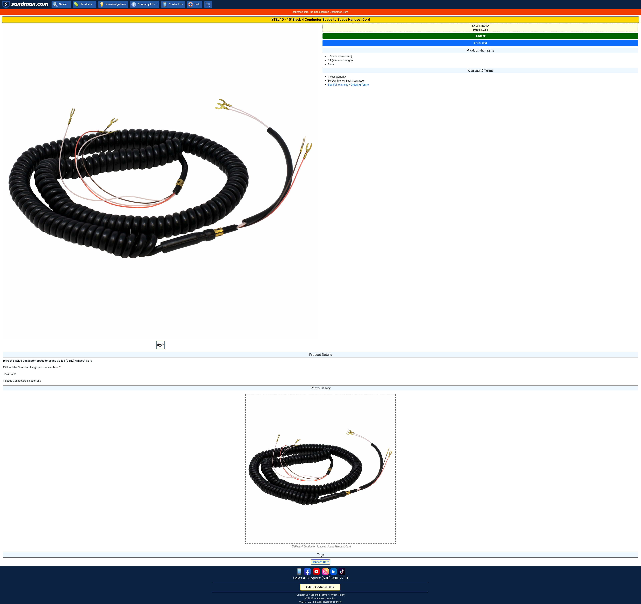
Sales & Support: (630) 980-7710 (320, 578)
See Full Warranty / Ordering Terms (348, 84)
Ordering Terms (319, 594)
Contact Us (302, 594)
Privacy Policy (337, 594)
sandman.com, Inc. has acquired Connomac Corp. (320, 12)
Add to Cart (480, 43)
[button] (84, 4)
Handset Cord (320, 562)
